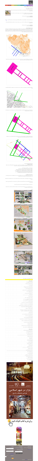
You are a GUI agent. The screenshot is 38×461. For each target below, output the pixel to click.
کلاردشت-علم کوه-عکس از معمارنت (29, 356)
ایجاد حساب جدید (12, 453)
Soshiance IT (26, 459)
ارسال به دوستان (24, 278)
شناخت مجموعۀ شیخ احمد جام (29, 334)
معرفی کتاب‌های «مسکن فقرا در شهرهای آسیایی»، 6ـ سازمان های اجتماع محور (25, 305)
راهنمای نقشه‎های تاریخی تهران (29, 351)
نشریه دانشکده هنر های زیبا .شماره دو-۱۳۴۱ (28, 293)
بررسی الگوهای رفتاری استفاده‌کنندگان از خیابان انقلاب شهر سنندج (26, 306)
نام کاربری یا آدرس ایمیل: (11, 447)
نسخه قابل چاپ (28, 278)
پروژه (6, 20)
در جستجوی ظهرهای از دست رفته (29, 291)
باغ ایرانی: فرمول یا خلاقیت (30, 357)
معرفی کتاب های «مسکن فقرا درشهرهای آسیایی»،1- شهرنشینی (27, 320)
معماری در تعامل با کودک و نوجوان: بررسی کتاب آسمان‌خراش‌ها (27, 325)
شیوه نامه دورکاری (30, 294)
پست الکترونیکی (20, 450)
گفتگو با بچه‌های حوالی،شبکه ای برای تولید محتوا (28, 317)
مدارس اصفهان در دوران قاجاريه (29, 343)
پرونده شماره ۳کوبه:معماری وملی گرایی (29, 288)
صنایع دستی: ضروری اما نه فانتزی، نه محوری (28, 297)
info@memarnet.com (29, 449)
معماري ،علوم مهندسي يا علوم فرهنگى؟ (28, 283)
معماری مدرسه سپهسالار (30, 348)
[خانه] (31, 2)
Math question (12, 455)
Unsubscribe (17, 453)
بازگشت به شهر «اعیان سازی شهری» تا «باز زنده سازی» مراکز (27, 302)
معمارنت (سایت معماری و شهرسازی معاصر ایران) (19, 449)
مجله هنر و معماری (30, 337)
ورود (12, 458)
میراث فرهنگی (22, 5)
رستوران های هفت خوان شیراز (29, 340)
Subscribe (21, 453)
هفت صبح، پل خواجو (30, 312)
